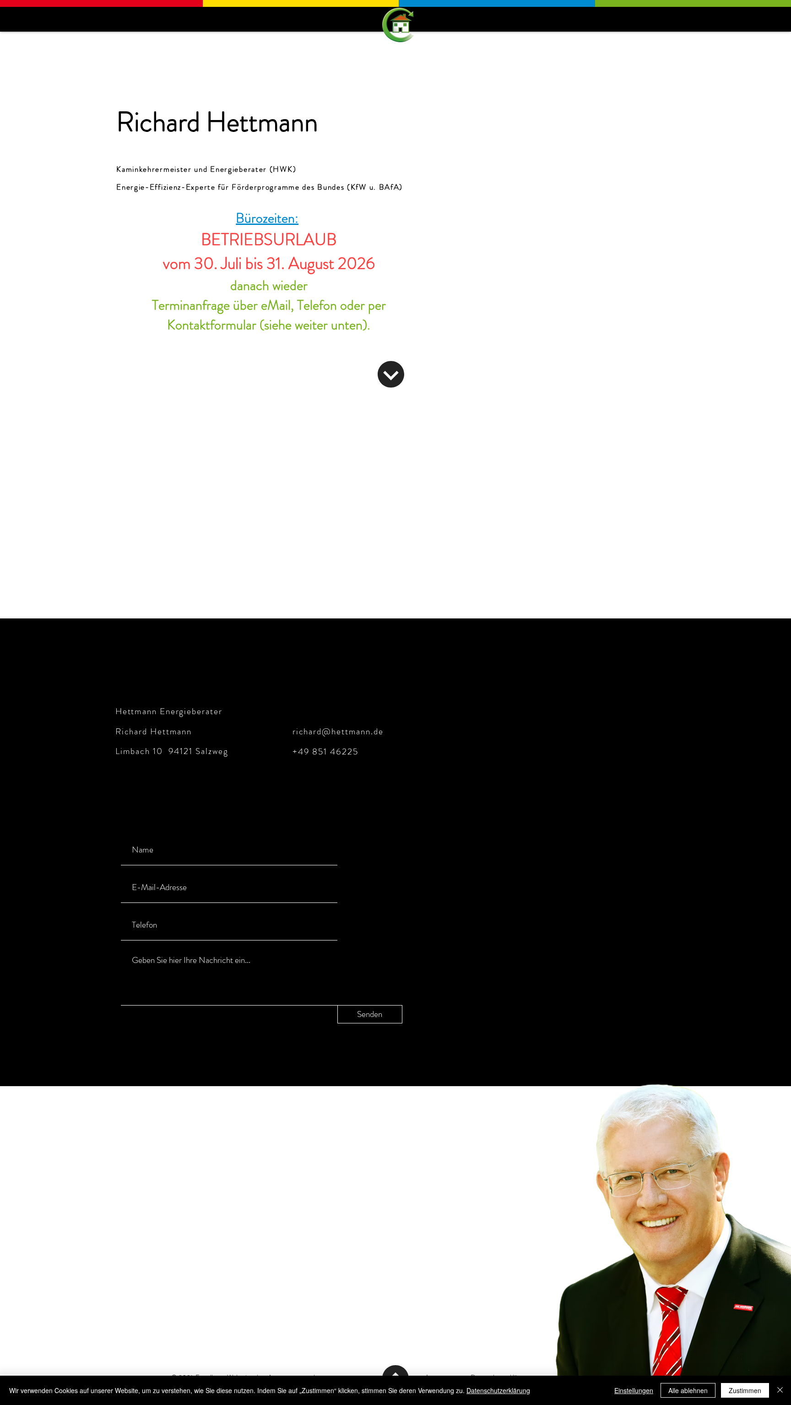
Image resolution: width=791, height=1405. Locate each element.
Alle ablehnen (688, 1390)
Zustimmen (745, 1390)
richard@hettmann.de (338, 731)
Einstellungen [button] (633, 1390)
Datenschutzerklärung (498, 1390)
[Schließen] (780, 1390)
